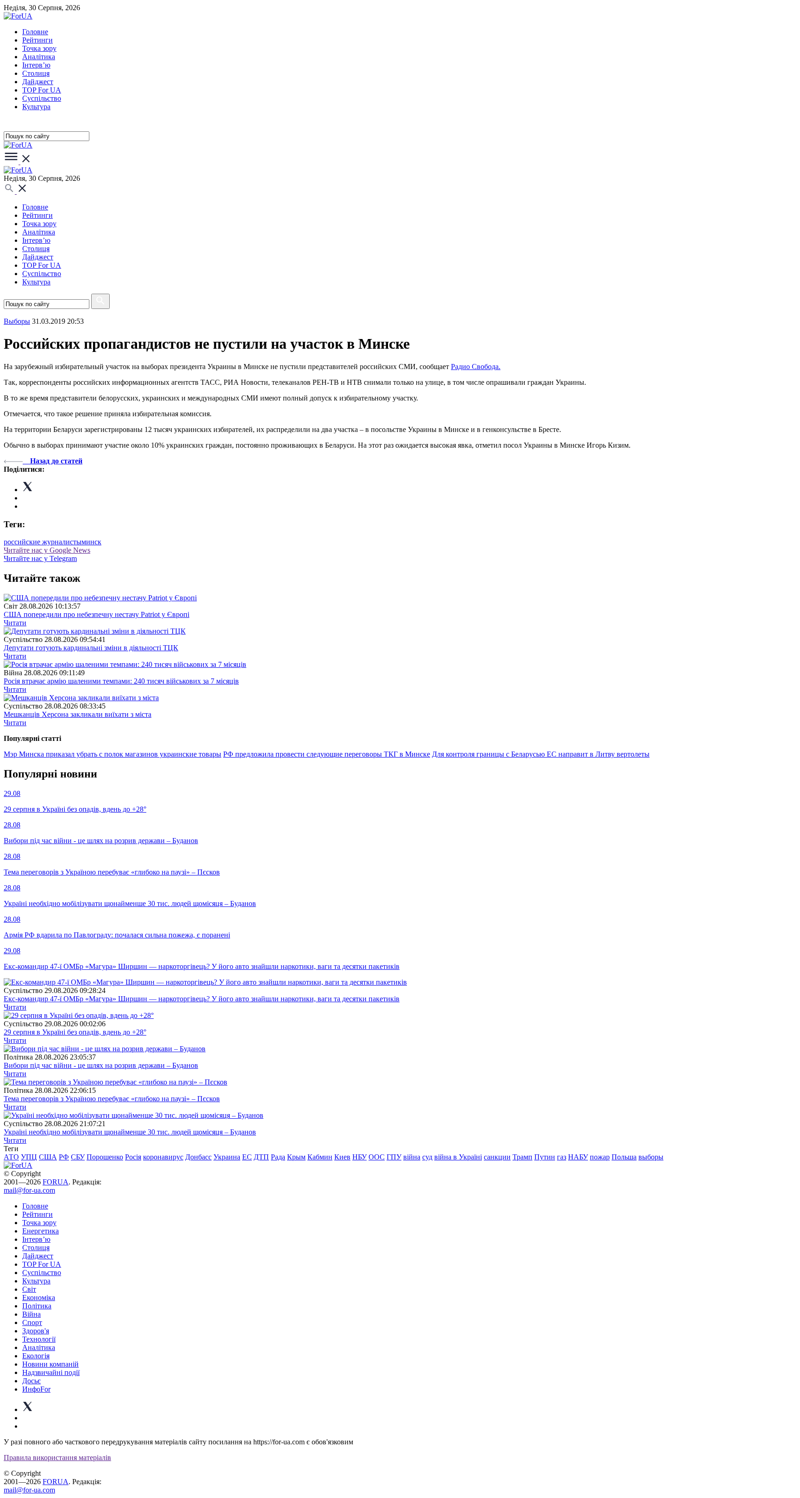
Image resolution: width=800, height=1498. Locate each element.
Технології (39, 1339)
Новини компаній (50, 1364)
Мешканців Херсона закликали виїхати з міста (77, 714)
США (48, 1157)
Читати (15, 623)
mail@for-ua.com (29, 1190)
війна (411, 1157)
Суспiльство (41, 98)
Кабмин (319, 1157)
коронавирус (163, 1157)
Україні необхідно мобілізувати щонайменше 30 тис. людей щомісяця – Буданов (130, 1132)
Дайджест (37, 82)
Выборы (17, 321)
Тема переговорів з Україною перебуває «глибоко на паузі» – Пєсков (112, 1099)
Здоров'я (35, 1331)
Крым (296, 1157)
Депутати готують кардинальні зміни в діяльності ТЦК (91, 648)
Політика (36, 1306)
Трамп (522, 1157)
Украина (226, 1157)
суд (427, 1157)
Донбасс (198, 1157)
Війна (31, 1314)
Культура (36, 107)
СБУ (78, 1157)
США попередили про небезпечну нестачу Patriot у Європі (96, 614)
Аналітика (38, 57)
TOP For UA (41, 90)
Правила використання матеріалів (57, 1457)
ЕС (247, 1157)
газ (561, 1157)
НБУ (359, 1157)
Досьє (31, 1381)
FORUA (56, 1182)
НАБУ (578, 1157)
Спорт (32, 1322)
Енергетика (40, 1231)
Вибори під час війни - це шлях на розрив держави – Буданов (101, 1065)
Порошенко (105, 1157)
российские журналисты (42, 542)
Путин (544, 1157)
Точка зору (39, 48)
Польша (624, 1157)
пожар (600, 1157)
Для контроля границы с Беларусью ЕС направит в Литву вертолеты (541, 754)
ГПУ (394, 1157)
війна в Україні (458, 1157)
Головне (35, 32)
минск (91, 542)
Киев (342, 1157)
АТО (11, 1157)
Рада (278, 1157)
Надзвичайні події (51, 1372)
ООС (377, 1157)
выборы (650, 1157)
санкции (497, 1157)
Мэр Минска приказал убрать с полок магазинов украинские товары (112, 754)
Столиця (36, 73)
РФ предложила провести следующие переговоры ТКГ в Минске (326, 754)
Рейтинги (37, 40)
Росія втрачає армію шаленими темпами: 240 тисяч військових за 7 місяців (121, 681)
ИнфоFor (36, 1389)
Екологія (36, 1356)
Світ (29, 1289)
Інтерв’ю (36, 65)
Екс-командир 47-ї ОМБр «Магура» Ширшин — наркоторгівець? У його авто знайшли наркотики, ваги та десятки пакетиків (202, 999)
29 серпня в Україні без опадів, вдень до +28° (75, 1032)
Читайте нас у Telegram (40, 558)
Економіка (38, 1297)
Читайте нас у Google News (47, 550)
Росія (133, 1157)
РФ (64, 1157)
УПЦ (29, 1157)
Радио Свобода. (475, 366)
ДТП (261, 1157)
